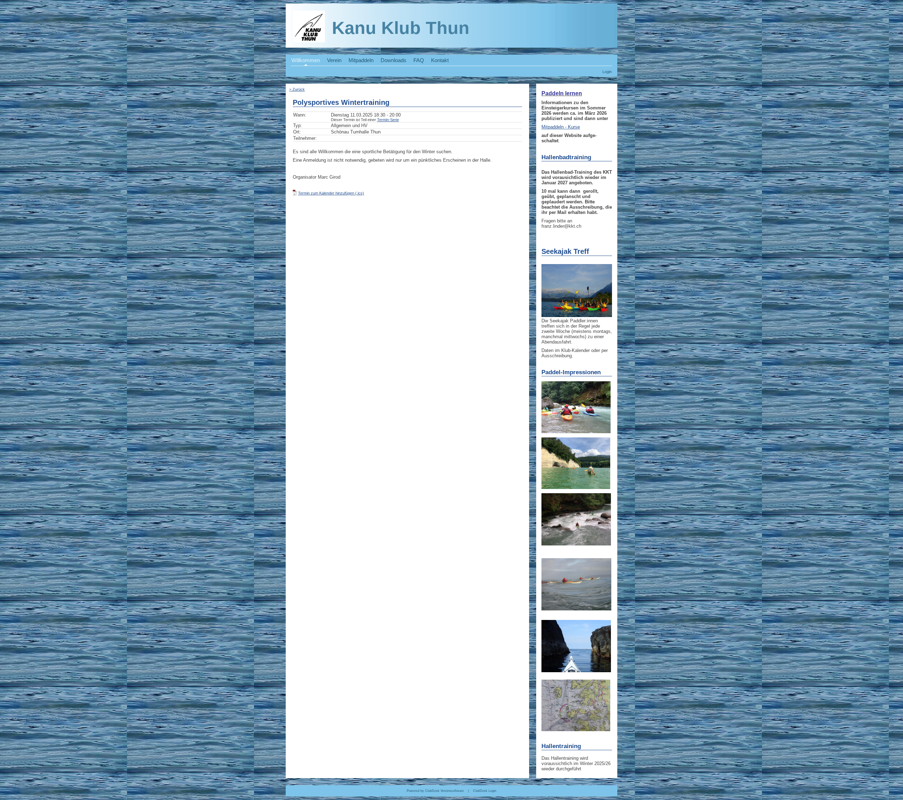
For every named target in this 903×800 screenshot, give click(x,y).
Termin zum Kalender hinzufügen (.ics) (331, 193)
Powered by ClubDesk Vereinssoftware (435, 791)
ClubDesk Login (484, 791)
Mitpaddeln (361, 60)
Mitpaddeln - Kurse (560, 127)
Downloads (393, 60)
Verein (334, 60)
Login (607, 72)
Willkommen (305, 60)
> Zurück (297, 89)
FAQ (418, 60)
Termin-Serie (388, 120)
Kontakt (440, 60)
